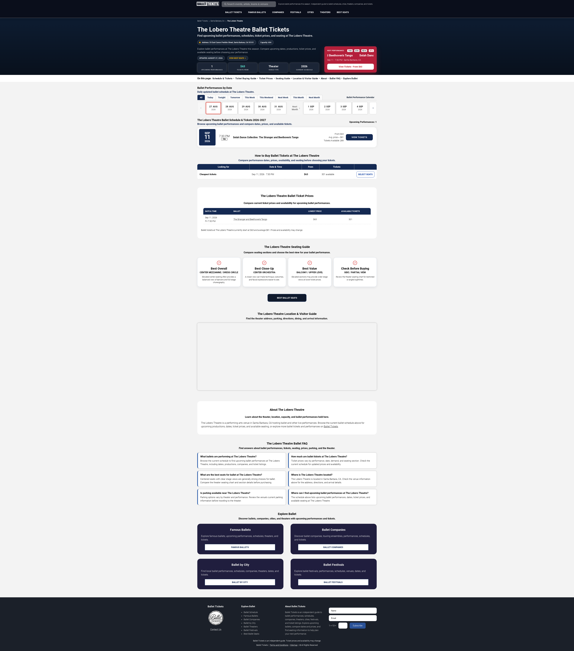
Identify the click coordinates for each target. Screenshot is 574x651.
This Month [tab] (298, 97)
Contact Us (215, 629)
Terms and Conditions (279, 645)
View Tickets (359, 137)
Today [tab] (210, 97)
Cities (310, 12)
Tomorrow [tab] (235, 97)
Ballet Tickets (233, 12)
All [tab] (201, 97)
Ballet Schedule (251, 612)
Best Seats (343, 12)
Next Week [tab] (283, 97)
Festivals (295, 12)
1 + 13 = (332, 625)
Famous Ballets (257, 12)
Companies (278, 12)
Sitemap (293, 645)
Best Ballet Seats (287, 298)
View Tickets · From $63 (350, 66)
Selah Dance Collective (245, 137)
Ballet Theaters (251, 626)
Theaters (325, 12)
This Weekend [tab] (266, 97)
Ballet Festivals (333, 582)
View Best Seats (236, 58)
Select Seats (365, 174)
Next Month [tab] (314, 97)
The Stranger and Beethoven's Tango (279, 137)
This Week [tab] (250, 97)
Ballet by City (240, 582)
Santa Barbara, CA (217, 21)
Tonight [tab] (221, 97)
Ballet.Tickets (331, 426)
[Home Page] (208, 4)
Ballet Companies (333, 547)
